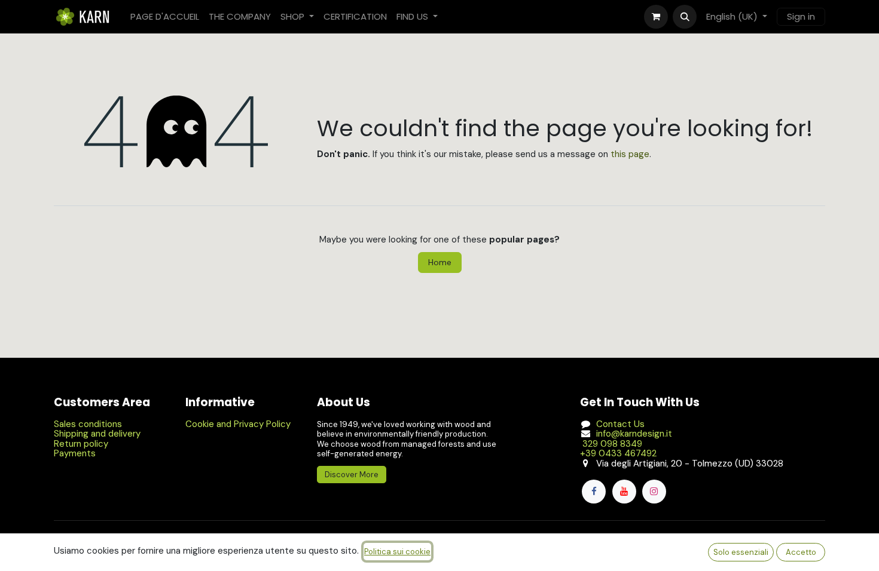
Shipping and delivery (97, 434)
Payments (75, 453)
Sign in (801, 16)
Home (439, 262)
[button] (685, 17)
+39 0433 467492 (618, 453)
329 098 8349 (611, 444)
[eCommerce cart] (656, 17)
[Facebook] (594, 492)
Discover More (352, 474)
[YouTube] (624, 492)
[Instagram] (654, 492)
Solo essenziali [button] (740, 552)
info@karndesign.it (634, 434)
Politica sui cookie (397, 552)
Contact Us (620, 424)
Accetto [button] (801, 552)
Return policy (81, 444)
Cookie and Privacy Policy (238, 424)
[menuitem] (165, 17)
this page (630, 154)
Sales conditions (88, 424)
